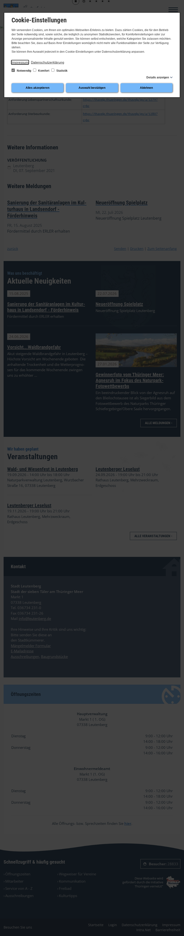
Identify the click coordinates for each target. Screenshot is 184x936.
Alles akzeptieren (37, 87)
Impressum (20, 62)
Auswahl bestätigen (92, 87)
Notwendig (24, 70)
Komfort (43, 70)
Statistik (62, 70)
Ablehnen (146, 87)
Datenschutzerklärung (47, 62)
